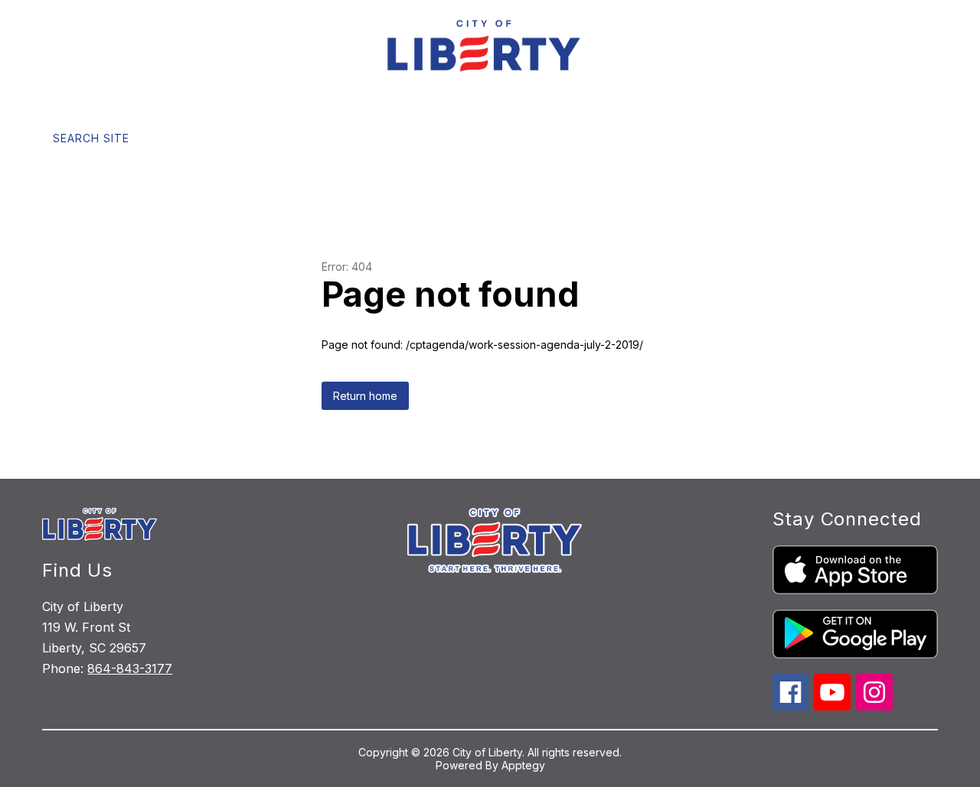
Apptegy (523, 765)
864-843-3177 (129, 668)
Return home (365, 395)
